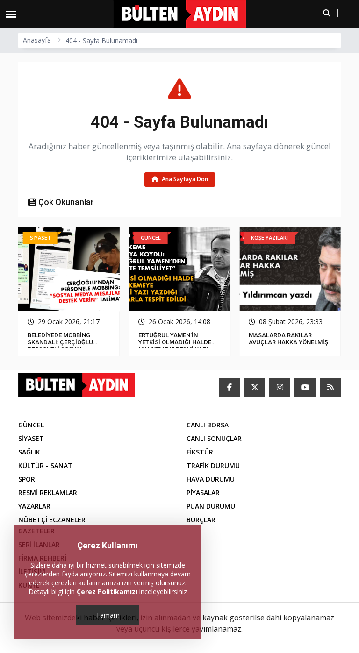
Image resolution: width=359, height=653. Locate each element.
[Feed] (330, 387)
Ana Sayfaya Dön (184, 179)
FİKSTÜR (200, 451)
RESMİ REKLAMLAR (47, 492)
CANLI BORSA (208, 424)
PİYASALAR (203, 492)
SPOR (26, 479)
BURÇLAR (201, 519)
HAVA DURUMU (211, 479)
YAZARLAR (34, 506)
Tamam (108, 614)
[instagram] (279, 387)
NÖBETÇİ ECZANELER (52, 519)
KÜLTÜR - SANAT (45, 465)
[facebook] (229, 387)
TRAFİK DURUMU (213, 465)
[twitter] (254, 387)
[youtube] (305, 387)
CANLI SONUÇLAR (214, 438)
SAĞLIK (29, 451)
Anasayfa (37, 39)
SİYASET (31, 438)
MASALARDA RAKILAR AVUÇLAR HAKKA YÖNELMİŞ (288, 339)
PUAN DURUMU (211, 506)
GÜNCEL (31, 424)
